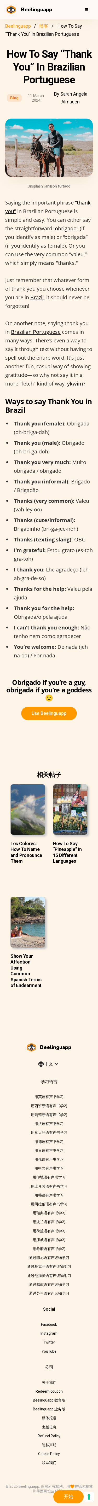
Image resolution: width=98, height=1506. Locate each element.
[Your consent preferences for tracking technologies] (89, 1497)
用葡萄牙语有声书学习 (49, 1115)
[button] (86, 9)
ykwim (75, 383)
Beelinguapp (18, 26)
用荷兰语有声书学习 (49, 1231)
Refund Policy (49, 1436)
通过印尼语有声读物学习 (49, 1258)
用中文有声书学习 (49, 1168)
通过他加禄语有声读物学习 (49, 1276)
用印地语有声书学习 (49, 1177)
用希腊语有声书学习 (49, 1249)
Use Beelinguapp (49, 713)
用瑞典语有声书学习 (49, 1213)
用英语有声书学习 (49, 1097)
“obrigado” (66, 228)
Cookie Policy (49, 1454)
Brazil (37, 297)
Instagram (49, 1333)
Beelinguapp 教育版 (49, 1400)
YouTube (49, 1351)
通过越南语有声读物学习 (49, 1284)
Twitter (49, 1342)
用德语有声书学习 (49, 1142)
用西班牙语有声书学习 (49, 1106)
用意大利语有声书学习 (49, 1132)
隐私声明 (49, 1445)
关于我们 (49, 1382)
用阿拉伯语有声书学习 (49, 1204)
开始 (68, 1496)
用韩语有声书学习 (49, 1195)
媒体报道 (49, 1418)
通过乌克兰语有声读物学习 (49, 1266)
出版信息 (49, 1427)
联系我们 (49, 1463)
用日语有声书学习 (49, 1150)
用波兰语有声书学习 (49, 1222)
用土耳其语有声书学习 (49, 1186)
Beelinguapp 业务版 (49, 1409)
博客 (43, 26)
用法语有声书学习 (49, 1124)
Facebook (49, 1324)
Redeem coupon (49, 1391)
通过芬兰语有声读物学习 (49, 1293)
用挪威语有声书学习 (49, 1240)
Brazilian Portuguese (36, 331)
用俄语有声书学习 (49, 1159)
